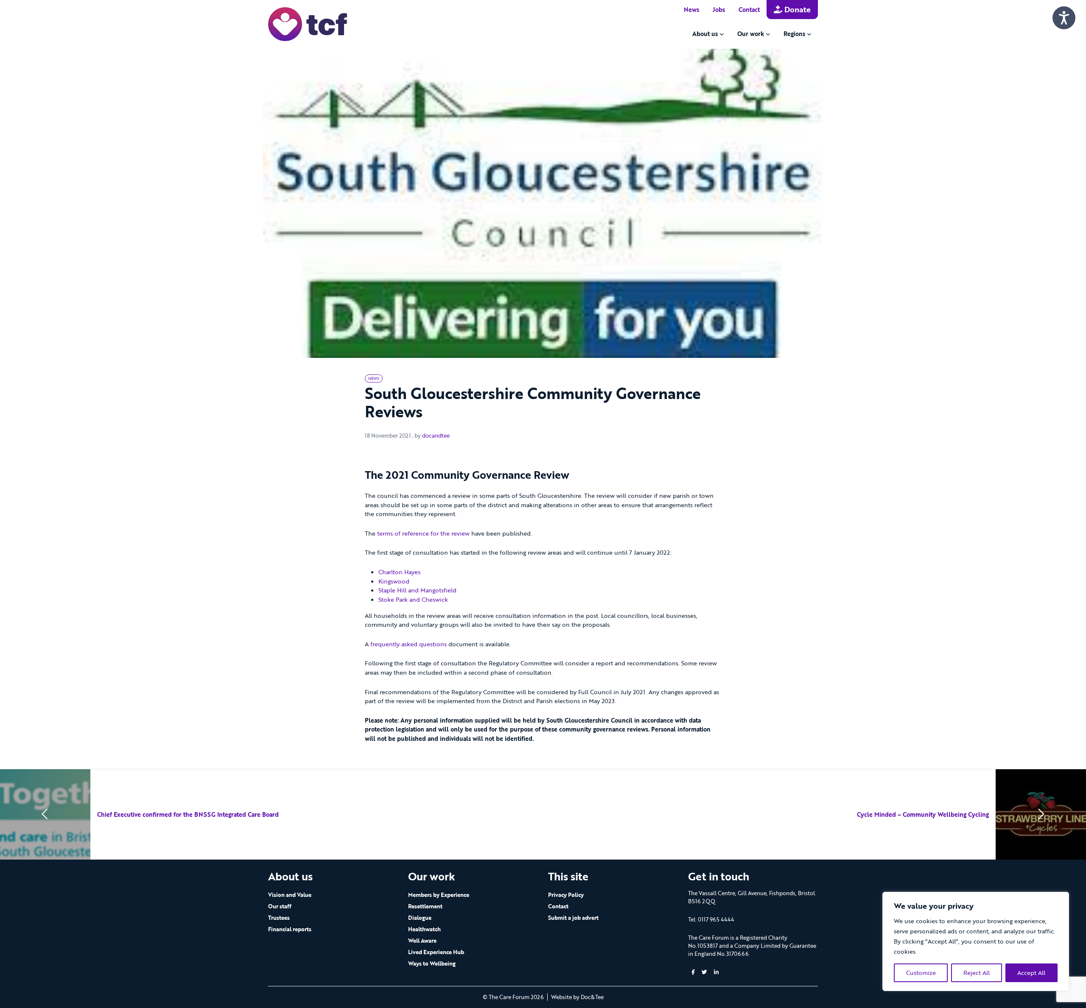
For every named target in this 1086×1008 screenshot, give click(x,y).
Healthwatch (424, 929)
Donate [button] (796, 9)
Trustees (279, 917)
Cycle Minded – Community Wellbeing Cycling (923, 814)
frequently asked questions (408, 643)
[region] (975, 941)
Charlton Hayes (399, 571)
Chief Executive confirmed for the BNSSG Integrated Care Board (188, 814)
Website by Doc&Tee (577, 997)
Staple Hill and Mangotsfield (417, 590)
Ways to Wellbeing (432, 963)
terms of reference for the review (423, 533)
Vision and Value (289, 895)
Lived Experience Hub (436, 952)
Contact (749, 9)
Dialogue (419, 917)
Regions (794, 33)
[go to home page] (307, 23)
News (691, 9)
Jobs (719, 9)
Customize (921, 972)
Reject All (976, 972)
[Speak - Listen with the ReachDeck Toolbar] (1063, 17)
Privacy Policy (566, 895)
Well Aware (422, 940)
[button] (693, 972)
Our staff (279, 906)
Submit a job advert (573, 917)
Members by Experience (438, 895)
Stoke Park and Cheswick (413, 599)
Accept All (1031, 972)
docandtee (436, 435)
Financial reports (289, 929)
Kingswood (393, 581)
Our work (750, 33)
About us (705, 33)
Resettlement (425, 906)
